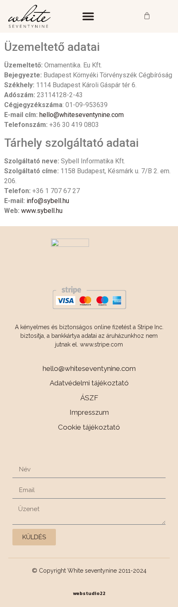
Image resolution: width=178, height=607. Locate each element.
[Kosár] (147, 16)
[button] (88, 16)
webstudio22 (89, 593)
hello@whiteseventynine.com (81, 115)
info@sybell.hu (47, 201)
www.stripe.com (101, 344)
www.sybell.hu (42, 211)
